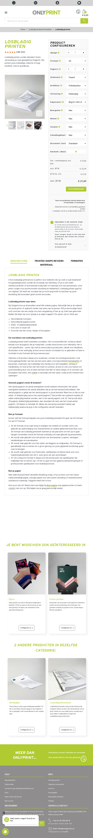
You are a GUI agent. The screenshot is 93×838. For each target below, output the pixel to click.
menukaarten (73, 361)
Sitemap (51, 801)
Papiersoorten (9, 784)
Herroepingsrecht (54, 780)
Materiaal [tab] (46, 264)
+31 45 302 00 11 (61, 821)
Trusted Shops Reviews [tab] (49, 261)
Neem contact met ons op (13, 797)
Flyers (12, 599)
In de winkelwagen (76, 189)
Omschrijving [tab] (18, 261)
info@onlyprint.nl (63, 829)
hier (84, 211)
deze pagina (52, 485)
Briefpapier (14, 702)
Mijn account (9, 801)
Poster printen (56, 599)
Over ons (51, 788)
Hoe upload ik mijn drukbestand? (63, 245)
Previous (7, 125)
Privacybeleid (52, 793)
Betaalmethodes (10, 780)
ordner (34, 372)
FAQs (6, 793)
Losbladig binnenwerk (60, 702)
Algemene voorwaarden (56, 784)
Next (42, 125)
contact (11, 488)
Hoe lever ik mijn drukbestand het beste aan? (19, 788)
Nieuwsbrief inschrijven (55, 797)
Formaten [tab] (77, 261)
